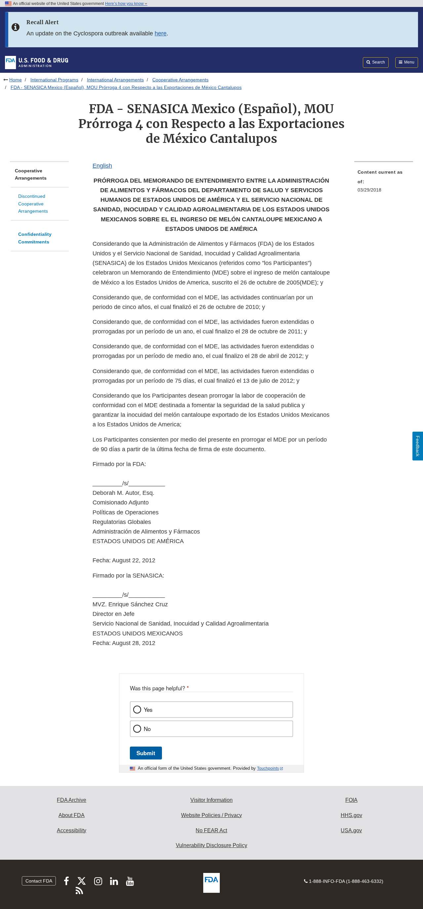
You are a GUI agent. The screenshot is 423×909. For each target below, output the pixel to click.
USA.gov (351, 830)
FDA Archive (71, 800)
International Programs (54, 79)
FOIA (351, 800)
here (161, 33)
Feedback (417, 446)
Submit (145, 753)
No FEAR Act (211, 830)
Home (15, 79)
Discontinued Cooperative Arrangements (33, 204)
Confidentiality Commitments (35, 238)
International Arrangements (115, 79)
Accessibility (71, 830)
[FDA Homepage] (36, 62)
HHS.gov (351, 815)
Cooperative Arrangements (180, 79)
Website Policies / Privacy (211, 815)
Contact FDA (38, 881)
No (147, 729)
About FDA (71, 815)
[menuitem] (383, 183)
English (102, 165)
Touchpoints (268, 768)
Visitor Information (211, 800)
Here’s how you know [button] (125, 3)
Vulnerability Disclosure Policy (211, 845)
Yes (148, 710)
